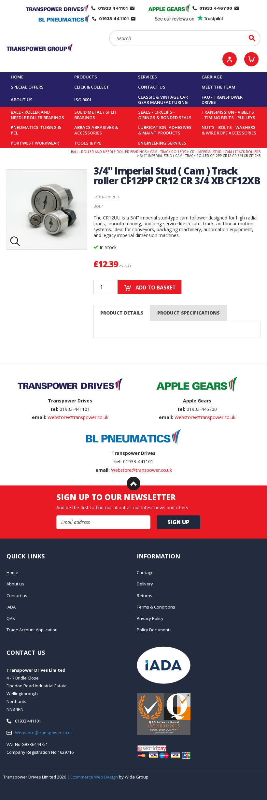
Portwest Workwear (35, 143)
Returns (144, 595)
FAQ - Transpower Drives (222, 99)
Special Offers (27, 87)
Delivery (145, 584)
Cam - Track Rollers (168, 151)
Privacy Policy (150, 618)
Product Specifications (188, 313)
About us (22, 100)
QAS (11, 618)
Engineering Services (162, 143)
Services (147, 77)
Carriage (212, 77)
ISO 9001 (82, 100)
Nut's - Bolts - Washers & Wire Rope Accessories (229, 130)
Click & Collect (91, 87)
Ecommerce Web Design (94, 777)
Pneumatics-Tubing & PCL (36, 130)
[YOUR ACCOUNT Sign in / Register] (229, 59)
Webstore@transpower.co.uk (78, 417)
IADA (11, 607)
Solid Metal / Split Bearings (95, 114)
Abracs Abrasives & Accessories (96, 130)
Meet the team (218, 87)
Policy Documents (154, 630)
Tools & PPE (87, 143)
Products (85, 77)
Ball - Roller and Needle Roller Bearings (37, 114)
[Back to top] (133, 483)
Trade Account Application (32, 630)
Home (17, 77)
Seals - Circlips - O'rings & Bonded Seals (164, 114)
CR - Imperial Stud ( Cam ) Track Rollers (225, 151)
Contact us (151, 87)
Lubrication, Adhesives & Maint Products (164, 130)
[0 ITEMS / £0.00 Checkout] (251, 59)
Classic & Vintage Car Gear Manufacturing (163, 99)
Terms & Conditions (156, 607)
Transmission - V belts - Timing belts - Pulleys (228, 114)
